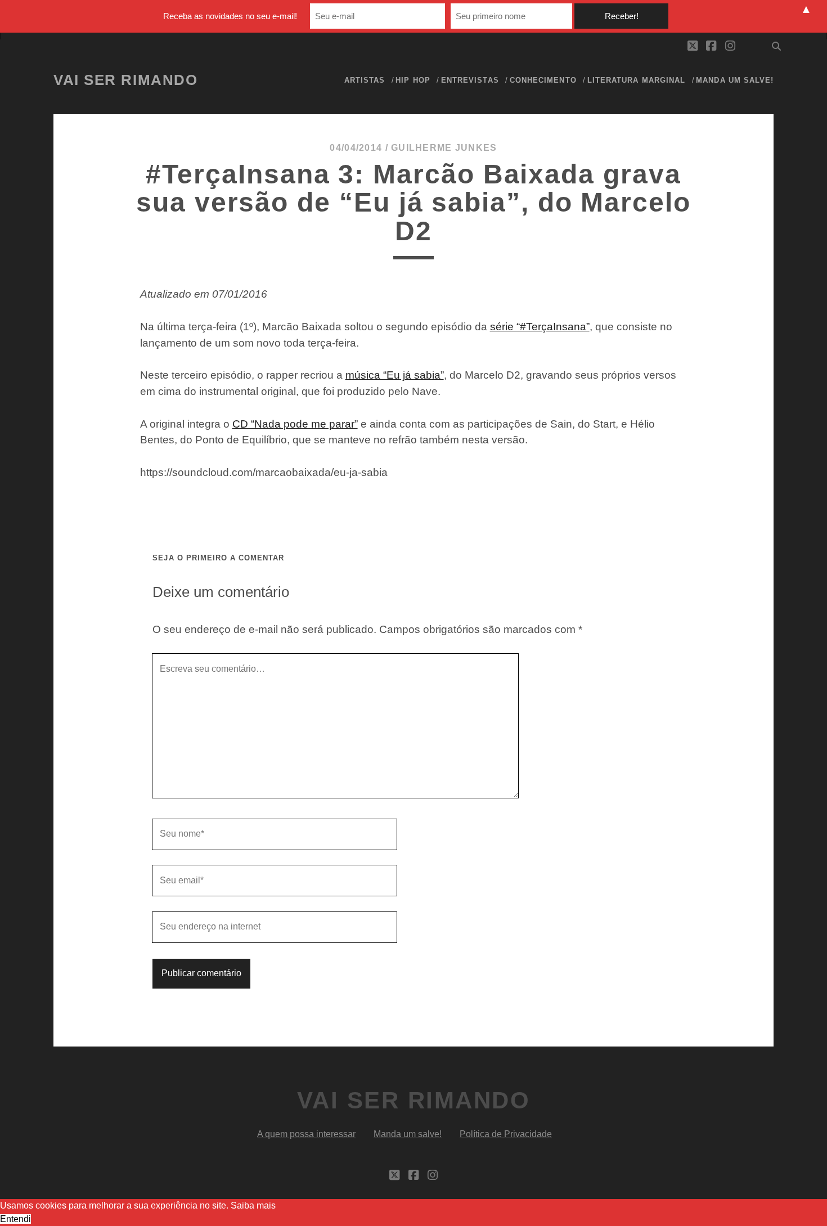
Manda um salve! (735, 80)
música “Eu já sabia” (394, 375)
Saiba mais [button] (253, 1205)
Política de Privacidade (506, 1134)
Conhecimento (543, 80)
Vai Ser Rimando (125, 79)
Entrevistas (469, 80)
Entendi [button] (15, 1219)
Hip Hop (412, 80)
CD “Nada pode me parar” (295, 424)
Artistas (364, 80)
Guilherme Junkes (444, 147)
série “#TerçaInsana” (540, 327)
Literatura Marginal (636, 80)
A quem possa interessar (306, 1134)
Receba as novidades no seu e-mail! (230, 16)
